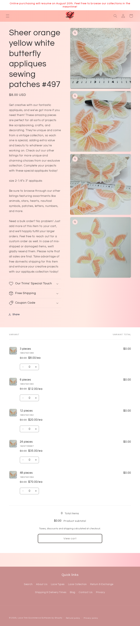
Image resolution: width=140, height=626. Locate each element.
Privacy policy (91, 618)
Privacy (100, 592)
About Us (41, 584)
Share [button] (16, 314)
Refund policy (73, 618)
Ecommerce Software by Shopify (45, 618)
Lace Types (58, 584)
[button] (7, 16)
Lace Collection (77, 584)
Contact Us (85, 592)
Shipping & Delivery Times (50, 592)
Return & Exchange (101, 584)
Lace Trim (23, 618)
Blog (72, 592)
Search (28, 584)
